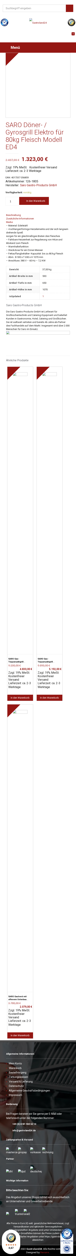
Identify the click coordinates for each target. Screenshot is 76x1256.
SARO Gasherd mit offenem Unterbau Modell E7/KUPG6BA (18, 999)
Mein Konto (15, 1063)
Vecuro (44, 1252)
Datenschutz (16, 1085)
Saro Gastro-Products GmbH (38, 185)
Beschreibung (13, 215)
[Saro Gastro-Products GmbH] (38, 333)
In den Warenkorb (35, 201)
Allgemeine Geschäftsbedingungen (29, 1090)
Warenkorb (15, 1068)
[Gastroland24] (38, 22)
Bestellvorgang (17, 1072)
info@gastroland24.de (24, 1130)
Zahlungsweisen (18, 1076)
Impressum (15, 1095)
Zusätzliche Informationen (20, 218)
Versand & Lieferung (21, 1081)
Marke (9, 222)
